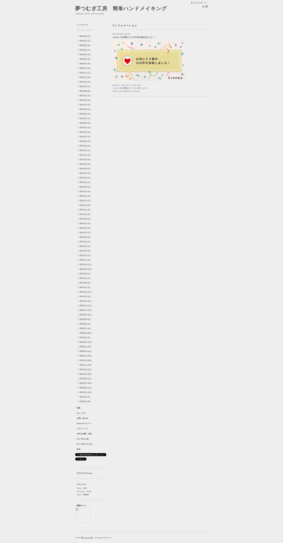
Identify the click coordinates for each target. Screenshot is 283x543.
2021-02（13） (86, 301)
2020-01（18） (86, 355)
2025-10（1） (85, 81)
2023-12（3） (85, 150)
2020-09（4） (85, 319)
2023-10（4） (85, 159)
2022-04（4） (85, 237)
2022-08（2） (85, 218)
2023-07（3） (85, 173)
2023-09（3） (85, 164)
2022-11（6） (85, 209)
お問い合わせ (82, 418)
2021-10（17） (86, 264)
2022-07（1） (85, 223)
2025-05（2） (85, 104)
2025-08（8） (85, 91)
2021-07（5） (85, 278)
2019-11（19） (86, 365)
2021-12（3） (85, 255)
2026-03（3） (85, 59)
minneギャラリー (84, 423)
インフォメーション (85, 30)
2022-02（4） (85, 246)
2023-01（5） (85, 200)
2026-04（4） (85, 54)
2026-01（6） (85, 68)
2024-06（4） (85, 123)
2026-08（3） (85, 36)
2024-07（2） (85, 118)
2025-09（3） (85, 86)
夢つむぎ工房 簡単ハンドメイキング (123, 8)
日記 (78, 449)
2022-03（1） (85, 241)
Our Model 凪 (83, 439)
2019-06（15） (86, 387)
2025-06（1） (85, 100)
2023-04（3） (85, 186)
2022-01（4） (85, 250)
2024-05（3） (85, 127)
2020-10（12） (86, 314)
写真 (78, 408)
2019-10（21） (86, 369)
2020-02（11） (86, 351)
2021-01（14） (86, 305)
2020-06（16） (86, 333)
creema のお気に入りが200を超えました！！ (134, 37)
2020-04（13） (86, 342)
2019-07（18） (86, 383)
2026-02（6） (85, 63)
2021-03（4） (85, 296)
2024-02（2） (85, 141)
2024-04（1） (85, 132)
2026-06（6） (85, 45)
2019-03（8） (85, 401)
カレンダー (81, 413)
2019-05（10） (86, 392)
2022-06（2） (85, 228)
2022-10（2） (85, 214)
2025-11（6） (85, 77)
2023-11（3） (85, 155)
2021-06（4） (85, 282)
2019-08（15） (86, 378)
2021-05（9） (85, 287)
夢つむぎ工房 (87, 538)
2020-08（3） (85, 323)
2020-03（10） (86, 346)
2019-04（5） (85, 396)
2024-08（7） (85, 113)
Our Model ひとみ (85, 444)
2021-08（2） (85, 273)
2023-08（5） (85, 168)
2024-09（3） (85, 109)
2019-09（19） (86, 374)
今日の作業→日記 (84, 434)
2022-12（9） (85, 205)
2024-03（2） (85, 136)
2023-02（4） (85, 196)
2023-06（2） (85, 177)
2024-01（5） (85, 145)
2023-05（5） (85, 182)
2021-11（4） (85, 260)
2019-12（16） (86, 360)
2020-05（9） (85, 337)
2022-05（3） (85, 232)
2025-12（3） (85, 72)
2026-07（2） (85, 40)
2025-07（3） (85, 95)
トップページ (82, 25)
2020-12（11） (86, 310)
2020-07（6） (85, 328)
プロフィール (82, 429)
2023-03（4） (85, 191)
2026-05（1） (85, 50)
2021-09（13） (86, 269)
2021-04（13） (86, 291)
